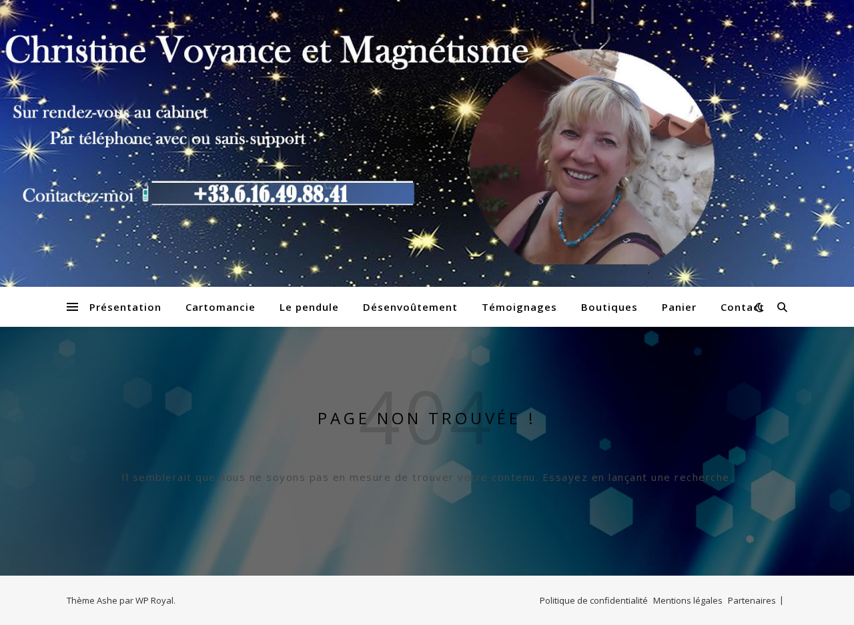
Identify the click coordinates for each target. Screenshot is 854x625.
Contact (743, 307)
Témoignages (519, 307)
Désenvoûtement (410, 307)
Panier (679, 307)
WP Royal (154, 600)
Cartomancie (220, 307)
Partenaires (752, 600)
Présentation (125, 307)
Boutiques (609, 307)
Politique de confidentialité (594, 600)
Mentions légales (688, 600)
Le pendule (309, 307)
